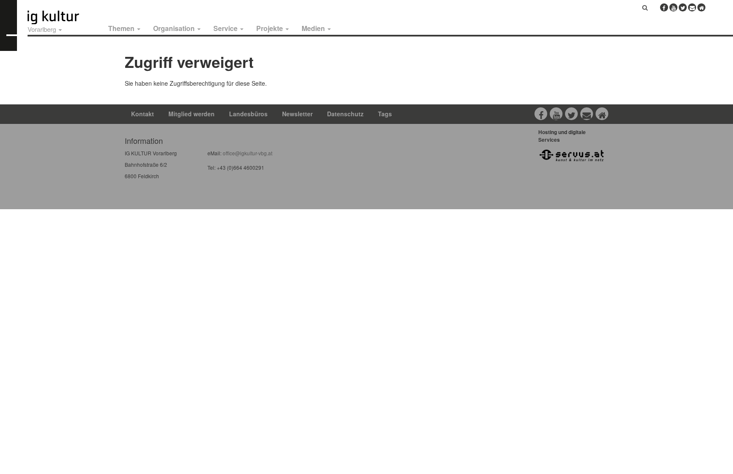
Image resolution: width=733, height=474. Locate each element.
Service (226, 28)
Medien (314, 28)
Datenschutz (345, 113)
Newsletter (297, 113)
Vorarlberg (43, 29)
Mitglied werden (191, 113)
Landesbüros (248, 113)
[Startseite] (63, 17)
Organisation (174, 28)
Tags (385, 113)
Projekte (270, 28)
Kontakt (142, 113)
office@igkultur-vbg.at (246, 153)
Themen (122, 28)
